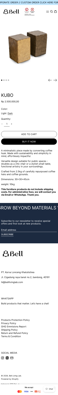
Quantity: (6, 119)
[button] (51, 11)
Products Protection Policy (15, 320)
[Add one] (12, 124)
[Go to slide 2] (4, 80)
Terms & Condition (11, 336)
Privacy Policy (8, 323)
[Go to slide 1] (1, 80)
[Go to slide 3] (6, 80)
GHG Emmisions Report (13, 326)
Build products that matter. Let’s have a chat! (25, 303)
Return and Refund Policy (14, 333)
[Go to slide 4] (8, 80)
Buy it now (29, 141)
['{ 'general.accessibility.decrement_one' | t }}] (2, 124)
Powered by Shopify (9, 379)
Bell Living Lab (15, 376)
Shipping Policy (9, 329)
